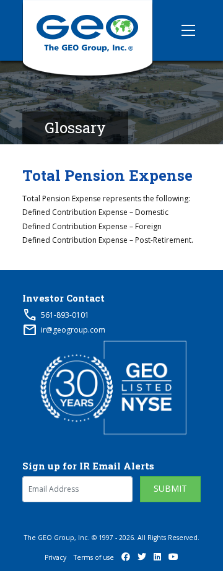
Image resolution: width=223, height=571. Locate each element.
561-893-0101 (65, 315)
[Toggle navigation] (188, 30)
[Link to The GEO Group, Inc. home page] (87, 30)
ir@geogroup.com (73, 330)
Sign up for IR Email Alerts (88, 465)
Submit (170, 488)
